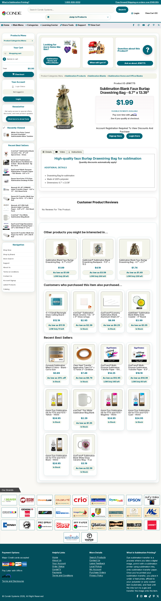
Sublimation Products (75, 76)
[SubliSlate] (134, 525)
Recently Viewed (16, 128)
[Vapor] (89, 537)
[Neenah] (9, 525)
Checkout (19, 74)
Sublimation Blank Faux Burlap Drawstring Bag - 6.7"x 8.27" (59, 261)
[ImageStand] (80, 512)
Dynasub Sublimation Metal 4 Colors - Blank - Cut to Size (56, 367)
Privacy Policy (96, 575)
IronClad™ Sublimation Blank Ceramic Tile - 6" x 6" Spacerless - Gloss (22, 153)
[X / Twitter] (157, 596)
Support (81, 25)
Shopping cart (15, 53)
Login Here (134, 136)
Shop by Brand (9, 254)
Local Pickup (95, 566)
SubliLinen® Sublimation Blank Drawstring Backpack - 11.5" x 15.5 (96, 262)
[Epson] (134, 500)
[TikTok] (150, 596)
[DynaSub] (116, 500)
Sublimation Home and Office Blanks (126, 76)
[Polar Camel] (26, 525)
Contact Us (7, 276)
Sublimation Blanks (97, 76)
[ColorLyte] (62, 500)
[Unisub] (71, 537)
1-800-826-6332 (72, 2)
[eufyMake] (152, 500)
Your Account (59, 563)
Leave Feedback (97, 563)
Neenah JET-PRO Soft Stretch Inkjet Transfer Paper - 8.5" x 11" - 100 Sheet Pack (22, 208)
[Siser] (62, 525)
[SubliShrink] (116, 525)
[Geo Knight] (45, 512)
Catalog (6, 289)
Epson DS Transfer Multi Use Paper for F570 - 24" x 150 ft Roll (22, 235)
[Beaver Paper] (9, 500)
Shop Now (7, 250)
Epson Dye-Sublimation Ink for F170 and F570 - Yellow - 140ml (56, 413)
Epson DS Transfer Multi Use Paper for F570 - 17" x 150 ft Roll (22, 198)
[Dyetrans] (98, 500)
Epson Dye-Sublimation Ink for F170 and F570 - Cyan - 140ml (139, 413)
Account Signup (9, 280)
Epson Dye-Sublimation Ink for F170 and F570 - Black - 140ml (56, 458)
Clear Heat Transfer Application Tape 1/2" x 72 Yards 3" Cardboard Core (83, 367)
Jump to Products (78, 17)
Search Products (97, 557)
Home (6, 25)
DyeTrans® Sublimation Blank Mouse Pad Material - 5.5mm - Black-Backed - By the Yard (22, 163)
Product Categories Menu (15, 41)
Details (48, 152)
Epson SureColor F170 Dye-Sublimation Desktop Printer (22, 179)
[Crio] (80, 500)
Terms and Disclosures (13, 581)
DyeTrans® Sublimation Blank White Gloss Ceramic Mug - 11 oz (84, 458)
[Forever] (9, 512)
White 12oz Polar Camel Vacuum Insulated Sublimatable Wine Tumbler (22, 134)
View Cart (95, 25)
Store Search (8, 259)
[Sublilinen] (98, 525)
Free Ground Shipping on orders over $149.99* (137, 2)
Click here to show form (18, 119)
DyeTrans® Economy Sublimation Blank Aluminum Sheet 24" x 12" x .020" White (111, 315)
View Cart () (151, 13)
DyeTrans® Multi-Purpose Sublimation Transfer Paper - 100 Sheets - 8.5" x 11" (22, 171)
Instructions (76, 152)
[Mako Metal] (151, 512)
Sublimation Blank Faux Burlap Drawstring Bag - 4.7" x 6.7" (133, 261)
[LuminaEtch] (133, 512)
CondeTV (56, 569)
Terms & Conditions (11, 272)
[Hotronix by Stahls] (63, 512)
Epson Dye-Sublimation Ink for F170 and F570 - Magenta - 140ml (111, 413)
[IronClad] (98, 512)
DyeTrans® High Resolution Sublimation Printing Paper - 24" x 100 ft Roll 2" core (22, 226)
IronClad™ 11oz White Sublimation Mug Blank (20, 216)
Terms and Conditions (62, 575)
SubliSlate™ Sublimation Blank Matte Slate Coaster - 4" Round (139, 315)
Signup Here (115, 136)
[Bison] (26, 500)
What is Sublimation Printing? (15, 2)
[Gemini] (27, 512)
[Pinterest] (154, 596)
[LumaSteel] (116, 512)
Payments (57, 572)
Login (18, 99)
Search (122, 9)
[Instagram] (141, 596)
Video (62, 152)
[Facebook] (137, 596)
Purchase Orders (97, 572)
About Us (6, 267)
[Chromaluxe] (44, 500)
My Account (95, 569)
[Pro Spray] (44, 525)
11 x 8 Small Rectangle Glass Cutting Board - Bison (56, 315)
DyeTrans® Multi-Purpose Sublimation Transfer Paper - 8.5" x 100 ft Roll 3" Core (138, 367)
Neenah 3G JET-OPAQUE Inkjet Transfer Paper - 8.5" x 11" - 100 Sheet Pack (22, 189)
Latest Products (9, 285)
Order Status (58, 566)
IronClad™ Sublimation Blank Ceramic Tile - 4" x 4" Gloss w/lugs (84, 315)
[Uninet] (152, 525)
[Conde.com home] (13, 13)
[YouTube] (145, 596)
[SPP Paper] (80, 525)
